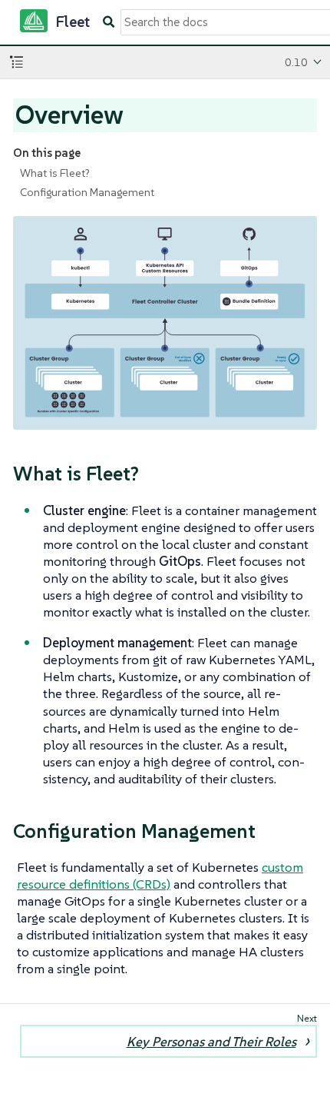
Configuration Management (87, 192)
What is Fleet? (55, 173)
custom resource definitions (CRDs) (160, 876)
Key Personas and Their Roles (211, 1041)
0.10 (296, 62)
